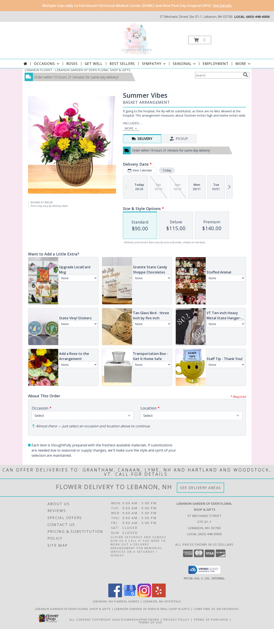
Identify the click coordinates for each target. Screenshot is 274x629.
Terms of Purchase (211, 619)
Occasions (44, 63)
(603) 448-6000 (258, 16)
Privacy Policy (176, 619)
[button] (199, 40)
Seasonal (182, 63)
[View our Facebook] (115, 596)
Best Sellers (122, 63)
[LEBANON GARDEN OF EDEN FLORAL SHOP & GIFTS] (136, 39)
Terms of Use (150, 622)
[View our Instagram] (144, 596)
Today (166, 170)
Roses (72, 63)
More (240, 63)
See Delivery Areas (200, 487)
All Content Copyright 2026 (94, 619)
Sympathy (151, 63)
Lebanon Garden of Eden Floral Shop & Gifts (73, 609)
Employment (215, 63)
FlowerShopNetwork (140, 619)
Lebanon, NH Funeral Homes (116, 601)
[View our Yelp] (159, 596)
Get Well (94, 63)
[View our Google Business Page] (130, 596)
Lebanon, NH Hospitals (162, 601)
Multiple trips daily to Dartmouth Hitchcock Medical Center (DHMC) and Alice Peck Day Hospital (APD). (137, 5)
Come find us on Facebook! (216, 609)
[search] (245, 74)
